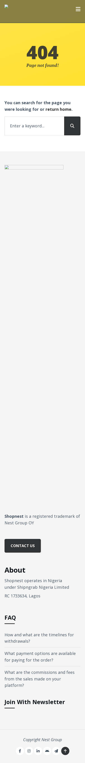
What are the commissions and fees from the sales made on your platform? (40, 679)
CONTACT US (23, 545)
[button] (78, 9)
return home (58, 109)
